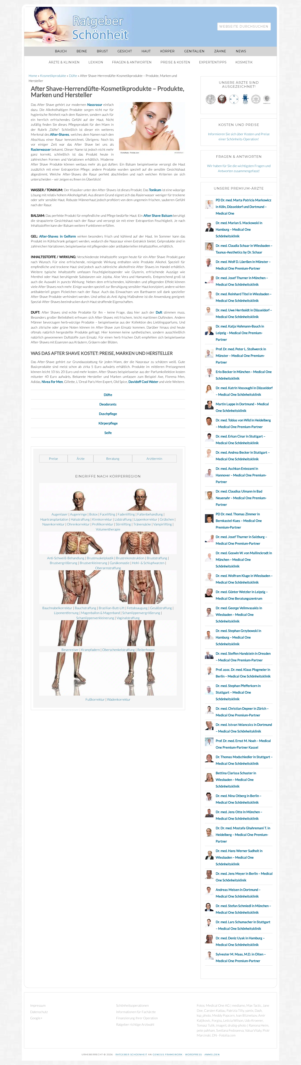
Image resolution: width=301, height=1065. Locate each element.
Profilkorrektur (102, 524)
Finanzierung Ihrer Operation (137, 1018)
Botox (93, 514)
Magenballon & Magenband (100, 613)
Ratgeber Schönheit (81, 27)
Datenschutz (39, 1012)
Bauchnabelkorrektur (57, 608)
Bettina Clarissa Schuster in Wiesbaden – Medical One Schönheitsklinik (236, 779)
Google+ (36, 1018)
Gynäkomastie (120, 563)
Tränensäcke (142, 524)
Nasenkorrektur (53, 524)
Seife (108, 433)
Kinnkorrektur (102, 519)
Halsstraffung (80, 519)
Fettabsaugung (137, 608)
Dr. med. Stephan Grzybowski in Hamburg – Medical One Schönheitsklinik (238, 637)
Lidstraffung (123, 519)
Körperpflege (108, 423)
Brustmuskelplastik (100, 558)
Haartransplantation (54, 519)
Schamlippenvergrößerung (141, 613)
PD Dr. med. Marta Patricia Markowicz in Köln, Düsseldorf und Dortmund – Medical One (243, 206)
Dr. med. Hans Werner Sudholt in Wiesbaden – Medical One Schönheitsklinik (239, 857)
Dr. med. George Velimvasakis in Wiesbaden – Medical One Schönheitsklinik (239, 614)
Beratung (112, 458)
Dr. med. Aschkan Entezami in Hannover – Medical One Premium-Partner (241, 475)
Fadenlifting (126, 514)
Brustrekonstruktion (130, 558)
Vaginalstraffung (128, 618)
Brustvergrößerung (63, 563)
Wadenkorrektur (118, 699)
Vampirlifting (162, 524)
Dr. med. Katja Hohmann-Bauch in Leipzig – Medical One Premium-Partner (240, 332)
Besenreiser (70, 650)
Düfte (108, 395)
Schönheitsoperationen (132, 1005)
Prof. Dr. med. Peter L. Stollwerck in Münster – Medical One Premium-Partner (241, 355)
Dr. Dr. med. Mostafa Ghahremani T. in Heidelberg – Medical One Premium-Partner (243, 834)
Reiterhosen (145, 650)
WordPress (193, 1054)
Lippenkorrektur (145, 519)
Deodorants (108, 404)
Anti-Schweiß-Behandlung (65, 558)
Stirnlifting (123, 524)
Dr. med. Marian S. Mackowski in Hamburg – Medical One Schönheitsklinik (239, 229)
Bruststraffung (157, 558)
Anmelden (212, 1054)
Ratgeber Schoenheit (131, 1054)
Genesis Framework (167, 1054)
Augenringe (78, 514)
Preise (53, 458)
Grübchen (167, 519)
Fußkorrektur (95, 699)
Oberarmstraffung (108, 568)
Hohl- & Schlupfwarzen (148, 563)
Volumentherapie (108, 529)
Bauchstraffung (85, 608)
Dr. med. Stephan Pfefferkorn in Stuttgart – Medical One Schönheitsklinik (238, 692)
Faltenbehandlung (150, 514)
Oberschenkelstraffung (118, 650)
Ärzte (81, 458)
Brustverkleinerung (93, 563)
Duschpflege (108, 414)
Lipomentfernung (66, 613)
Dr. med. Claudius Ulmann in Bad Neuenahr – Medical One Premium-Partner (241, 497)
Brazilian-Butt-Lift (111, 608)
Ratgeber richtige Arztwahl (135, 1024)
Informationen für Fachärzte (136, 1012)
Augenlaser (60, 514)
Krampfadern (90, 650)
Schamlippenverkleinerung (95, 618)
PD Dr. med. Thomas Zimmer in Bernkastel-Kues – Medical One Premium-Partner (239, 520)
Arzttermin (154, 458)
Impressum (38, 1005)
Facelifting (107, 514)
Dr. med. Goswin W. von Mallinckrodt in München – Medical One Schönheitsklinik (244, 559)
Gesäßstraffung (161, 608)
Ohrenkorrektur (78, 524)
